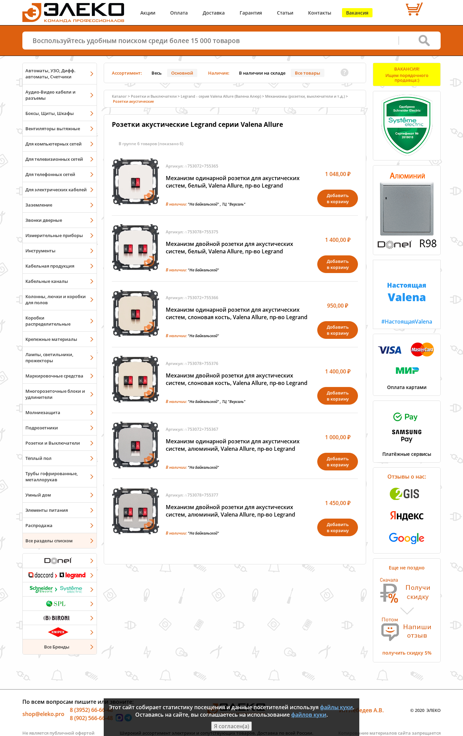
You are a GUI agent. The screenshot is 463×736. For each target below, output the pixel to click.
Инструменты (40, 251)
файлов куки (308, 714)
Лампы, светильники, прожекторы (49, 357)
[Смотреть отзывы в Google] (406, 546)
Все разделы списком (49, 541)
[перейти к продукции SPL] (60, 603)
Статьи (285, 12)
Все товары (307, 73)
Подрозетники (41, 428)
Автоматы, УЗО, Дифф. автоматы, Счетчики (50, 73)
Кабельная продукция (49, 266)
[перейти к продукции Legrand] (60, 575)
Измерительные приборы (54, 235)
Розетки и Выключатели (52, 443)
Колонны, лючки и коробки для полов (55, 299)
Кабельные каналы (46, 281)
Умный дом (38, 495)
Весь (157, 73)
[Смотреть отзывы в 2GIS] (406, 502)
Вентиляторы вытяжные (52, 128)
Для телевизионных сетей (54, 159)
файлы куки (336, 707)
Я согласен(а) (231, 726)
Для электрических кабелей (56, 190)
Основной (182, 73)
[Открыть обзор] (407, 247)
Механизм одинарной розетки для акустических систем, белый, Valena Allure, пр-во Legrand (233, 181)
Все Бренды (56, 647)
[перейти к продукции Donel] (60, 561)
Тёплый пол (38, 458)
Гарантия (251, 12)
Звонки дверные (43, 220)
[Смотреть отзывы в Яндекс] (406, 524)
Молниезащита (42, 412)
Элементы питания (46, 510)
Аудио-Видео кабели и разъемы (50, 95)
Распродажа (39, 525)
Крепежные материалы (51, 339)
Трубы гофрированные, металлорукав (51, 476)
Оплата (179, 12)
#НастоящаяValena (406, 302)
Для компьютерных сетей (53, 144)
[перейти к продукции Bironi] (60, 618)
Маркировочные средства (54, 376)
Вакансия (357, 12)
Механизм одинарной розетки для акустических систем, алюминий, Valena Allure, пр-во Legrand (233, 445)
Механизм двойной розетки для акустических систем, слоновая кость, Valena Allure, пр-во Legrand (236, 379)
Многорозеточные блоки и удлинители (55, 394)
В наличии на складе (262, 73)
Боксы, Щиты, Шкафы (49, 113)
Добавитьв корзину (338, 198)
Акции (147, 12)
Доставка (214, 12)
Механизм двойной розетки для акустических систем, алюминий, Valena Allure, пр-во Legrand (230, 510)
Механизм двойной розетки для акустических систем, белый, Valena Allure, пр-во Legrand (229, 247)
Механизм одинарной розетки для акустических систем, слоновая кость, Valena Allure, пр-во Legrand (236, 313)
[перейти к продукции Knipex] (60, 632)
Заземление (38, 205)
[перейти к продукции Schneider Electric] (60, 589)
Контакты (319, 12)
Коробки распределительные (48, 321)
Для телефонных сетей (50, 174)
